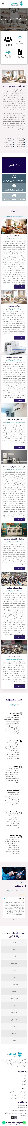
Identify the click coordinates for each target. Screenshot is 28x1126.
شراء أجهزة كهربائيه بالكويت (18, 1098)
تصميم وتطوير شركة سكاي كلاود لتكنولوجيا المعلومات (14, 1123)
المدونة (24, 1084)
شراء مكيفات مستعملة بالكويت (17, 1092)
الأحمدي (14, 956)
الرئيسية (23, 1075)
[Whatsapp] (24, 1122)
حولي (14, 977)
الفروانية (14, 963)
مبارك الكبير (14, 984)
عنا (25, 1078)
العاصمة (14, 949)
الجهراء (14, 970)
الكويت (14, 942)
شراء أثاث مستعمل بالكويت (18, 1095)
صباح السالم (14, 998)
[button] (3, 3)
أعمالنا (24, 1081)
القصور (14, 991)
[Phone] (3, 1122)
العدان (14, 1005)
